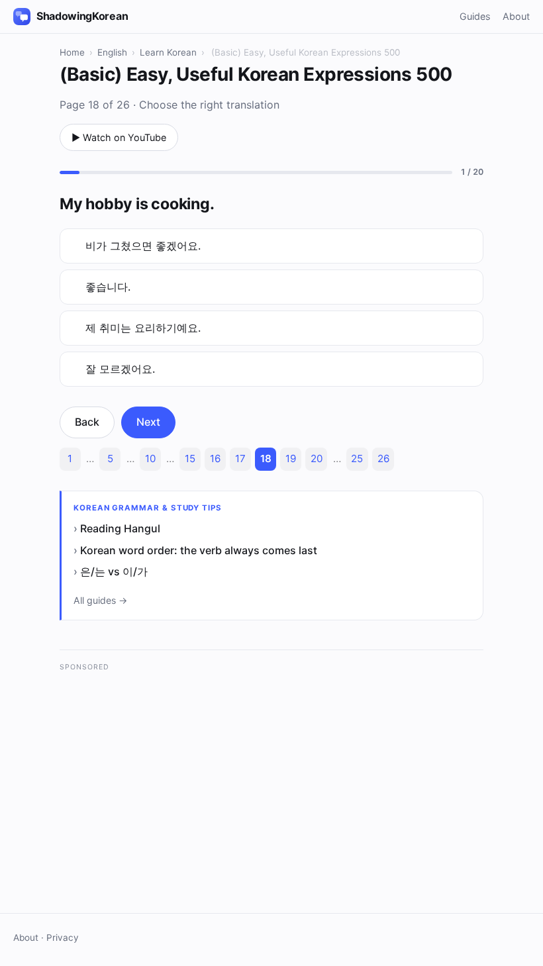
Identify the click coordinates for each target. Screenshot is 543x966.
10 (150, 458)
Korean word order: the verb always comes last (198, 550)
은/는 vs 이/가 (114, 571)
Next (148, 421)
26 (383, 458)
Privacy (62, 937)
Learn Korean (168, 52)
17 (240, 458)
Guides (475, 16)
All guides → (100, 600)
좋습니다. (107, 286)
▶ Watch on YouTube (119, 137)
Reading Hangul (120, 528)
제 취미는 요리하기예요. (143, 327)
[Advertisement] (271, 772)
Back (87, 421)
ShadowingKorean (82, 16)
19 (290, 458)
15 (190, 458)
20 (316, 458)
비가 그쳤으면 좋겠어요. (143, 245)
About (516, 16)
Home (72, 52)
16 (215, 458)
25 (357, 458)
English (112, 52)
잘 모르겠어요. (120, 368)
